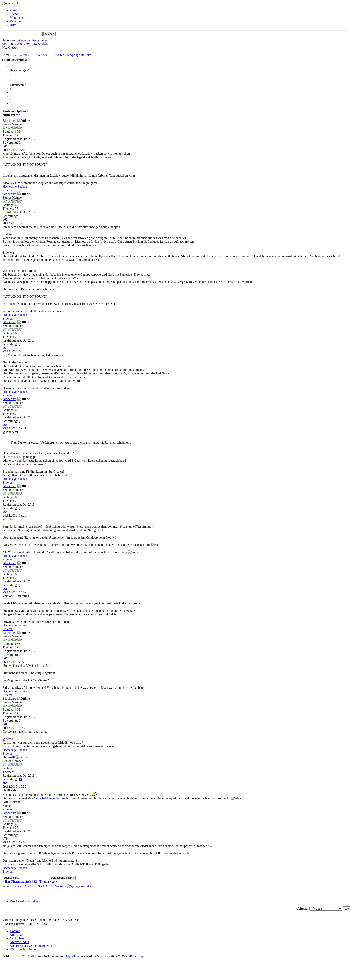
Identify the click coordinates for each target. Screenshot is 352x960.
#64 (5, 424)
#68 (5, 724)
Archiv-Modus (19, 942)
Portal (13, 10)
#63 (5, 347)
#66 (5, 588)
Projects (37, 44)
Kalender (16, 21)
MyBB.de (72, 956)
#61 (5, 146)
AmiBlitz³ (8, 44)
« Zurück (23, 55)
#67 (5, 658)
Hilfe (13, 25)
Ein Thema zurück (18, 881)
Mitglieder (16, 17)
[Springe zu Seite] (79, 55)
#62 (5, 219)
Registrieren (40, 40)
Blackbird (9, 120)
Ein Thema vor (44, 881)
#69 (5, 783)
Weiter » (60, 55)
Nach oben (17, 938)
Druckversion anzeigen (25, 901)
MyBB (101, 956)
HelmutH (9, 757)
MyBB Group (134, 956)
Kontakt (15, 931)
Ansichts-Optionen (15, 111)
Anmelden (24, 40)
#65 (5, 511)
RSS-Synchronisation (23, 949)
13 (52, 55)
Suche (14, 14)
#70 (5, 838)
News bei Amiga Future (49, 798)
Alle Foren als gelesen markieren (31, 945)
